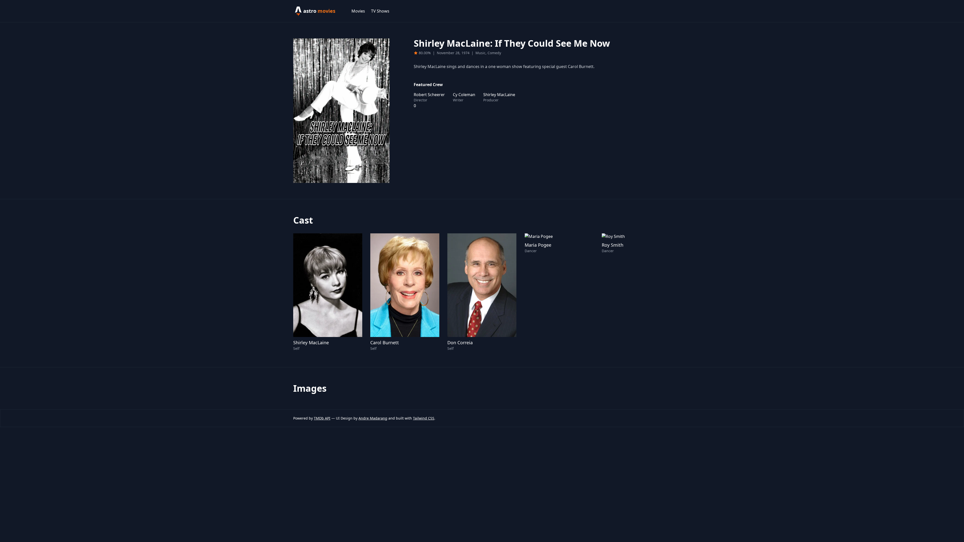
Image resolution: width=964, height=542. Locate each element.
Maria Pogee (538, 245)
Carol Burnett (384, 343)
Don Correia (460, 343)
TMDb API (322, 418)
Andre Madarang (372, 418)
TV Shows (380, 11)
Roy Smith (612, 245)
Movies (358, 11)
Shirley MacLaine (311, 343)
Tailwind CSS (423, 418)
